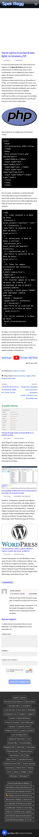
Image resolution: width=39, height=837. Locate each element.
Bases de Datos (19, 376)
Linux (28, 739)
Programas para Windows (22, 496)
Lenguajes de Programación (17, 739)
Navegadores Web (9, 747)
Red (22, 755)
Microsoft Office (12, 743)
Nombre (5, 651)
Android (15, 697)
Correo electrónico (10, 660)
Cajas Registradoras (14, 706)
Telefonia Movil (20, 768)
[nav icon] (36, 4)
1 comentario (18, 60)
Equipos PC (31, 714)
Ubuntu (16, 772)
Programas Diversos (26, 751)
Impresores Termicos (24, 726)
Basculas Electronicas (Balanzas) (13, 702)
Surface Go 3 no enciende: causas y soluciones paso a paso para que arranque (19, 812)
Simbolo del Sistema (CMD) (12, 763)
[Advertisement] (19, 28)
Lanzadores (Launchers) (27, 730)
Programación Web (8, 378)
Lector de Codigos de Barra (19, 735)
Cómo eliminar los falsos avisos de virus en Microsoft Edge (19, 787)
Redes (27, 755)
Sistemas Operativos (29, 763)
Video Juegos (13, 776)
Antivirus (23, 697)
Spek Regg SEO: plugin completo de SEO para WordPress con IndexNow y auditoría (18, 434)
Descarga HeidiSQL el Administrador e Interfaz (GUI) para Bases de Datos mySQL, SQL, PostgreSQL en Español (19, 491)
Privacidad (29, 833)
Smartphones (10, 768)
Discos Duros (21, 710)
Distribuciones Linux (10, 714)
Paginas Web (30, 376)
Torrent (9, 772)
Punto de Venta (14, 755)
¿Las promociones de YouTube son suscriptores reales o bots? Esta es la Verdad (19, 803)
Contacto (22, 833)
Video (30, 772)
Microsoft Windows (25, 743)
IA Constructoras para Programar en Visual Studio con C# (19, 791)
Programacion (30, 747)
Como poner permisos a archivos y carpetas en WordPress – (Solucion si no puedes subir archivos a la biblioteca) (18, 549)
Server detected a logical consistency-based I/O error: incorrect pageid (19, 816)
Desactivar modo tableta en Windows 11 (19, 783)
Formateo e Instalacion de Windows (19, 718)
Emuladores (22, 714)
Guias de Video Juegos (27, 722)
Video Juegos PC (24, 776)
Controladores (26, 706)
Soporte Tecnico (19, 371)
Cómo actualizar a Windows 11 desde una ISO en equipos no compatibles (19, 799)
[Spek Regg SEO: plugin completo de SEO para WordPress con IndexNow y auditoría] (19, 419)
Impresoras (12, 726)
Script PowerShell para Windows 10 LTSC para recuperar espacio (19, 820)
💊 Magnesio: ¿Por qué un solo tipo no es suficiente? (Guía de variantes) (19, 795)
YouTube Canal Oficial (20, 358)
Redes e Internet (12, 759)
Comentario (7, 634)
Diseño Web (31, 710)
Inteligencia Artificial (11, 730)
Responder (33, 593)
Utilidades (23, 772)
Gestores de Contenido (12, 722)
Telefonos (30, 768)
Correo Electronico (9, 710)
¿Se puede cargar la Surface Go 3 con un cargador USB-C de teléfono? (19, 807)
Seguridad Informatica (25, 759)
